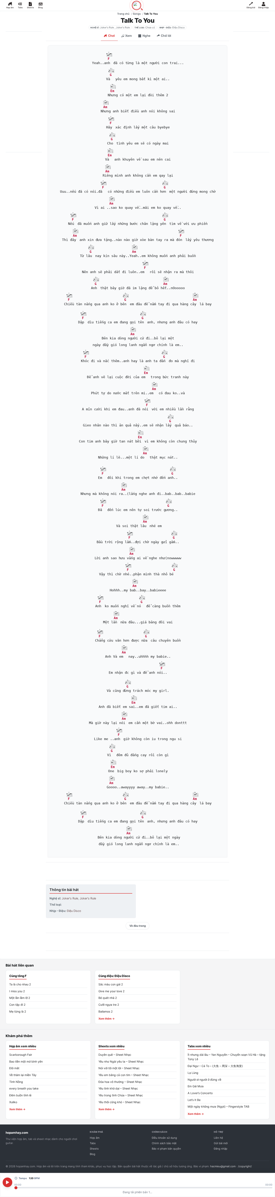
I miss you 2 (17, 991)
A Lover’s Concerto (200, 1093)
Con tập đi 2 (17, 1004)
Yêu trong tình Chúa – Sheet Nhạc (120, 1095)
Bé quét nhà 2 (107, 997)
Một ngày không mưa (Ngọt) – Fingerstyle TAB (218, 1106)
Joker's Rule (107, 27)
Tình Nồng (16, 1081)
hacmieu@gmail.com (223, 1166)
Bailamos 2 (105, 1011)
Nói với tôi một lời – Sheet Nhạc (119, 1068)
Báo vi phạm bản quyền (166, 1148)
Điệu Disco (178, 27)
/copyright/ (245, 1166)
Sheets (94, 1148)
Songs (137, 13)
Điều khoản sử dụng (164, 1137)
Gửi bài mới (221, 1143)
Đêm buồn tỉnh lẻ (20, 1095)
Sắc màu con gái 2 (110, 984)
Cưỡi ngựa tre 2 (108, 1004)
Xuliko (13, 1102)
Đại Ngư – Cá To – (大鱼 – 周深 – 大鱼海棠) (215, 1066)
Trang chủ (123, 13)
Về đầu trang (137, 925)
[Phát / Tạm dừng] (7, 1182)
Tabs (93, 1143)
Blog (92, 1154)
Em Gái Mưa (196, 1086)
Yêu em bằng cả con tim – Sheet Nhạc (123, 1075)
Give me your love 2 (111, 991)
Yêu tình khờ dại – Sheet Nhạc (118, 1088)
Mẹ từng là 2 (17, 1011)
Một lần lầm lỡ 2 (19, 997)
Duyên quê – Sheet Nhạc (114, 1054)
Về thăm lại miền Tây (22, 1075)
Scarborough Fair (20, 1054)
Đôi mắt (14, 1068)
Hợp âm (94, 1137)
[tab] (109, 36)
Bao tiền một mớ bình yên (26, 1061)
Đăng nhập (220, 1148)
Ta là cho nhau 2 (20, 984)
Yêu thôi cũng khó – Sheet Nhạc (119, 1102)
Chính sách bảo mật (164, 1143)
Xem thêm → (106, 1018)
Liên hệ (218, 1137)
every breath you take (23, 1088)
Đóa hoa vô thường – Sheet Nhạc (120, 1081)
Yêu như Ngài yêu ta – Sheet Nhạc (121, 1061)
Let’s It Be (194, 1100)
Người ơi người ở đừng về (204, 1079)
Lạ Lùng (193, 1072)
